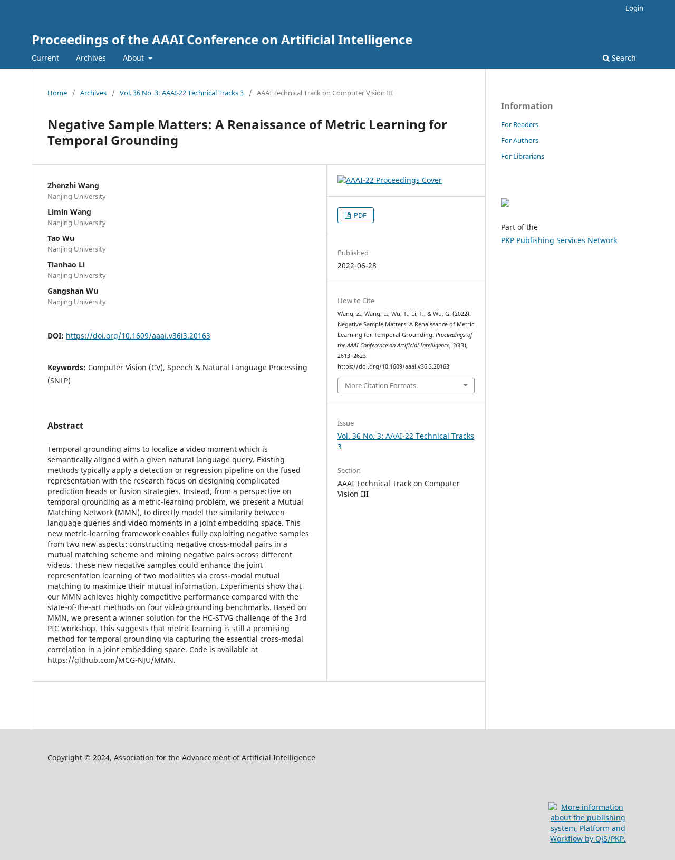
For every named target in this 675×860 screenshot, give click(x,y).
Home (57, 93)
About (134, 58)
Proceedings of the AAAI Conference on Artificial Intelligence (222, 39)
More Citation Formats (380, 385)
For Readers (519, 124)
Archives (91, 58)
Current (45, 58)
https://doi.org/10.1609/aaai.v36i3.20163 (138, 336)
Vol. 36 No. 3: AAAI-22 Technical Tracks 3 (182, 93)
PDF (359, 215)
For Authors (519, 140)
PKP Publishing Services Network (559, 240)
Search (623, 58)
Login (634, 8)
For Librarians (522, 156)
